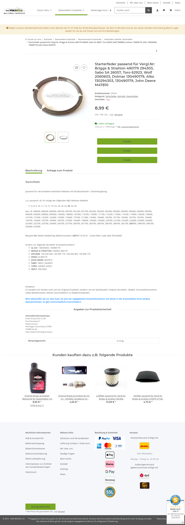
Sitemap (64, 469)
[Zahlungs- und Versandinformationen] (110, 442)
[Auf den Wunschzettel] (84, 67)
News (177, 2)
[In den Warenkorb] (27, 60)
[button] (157, 10)
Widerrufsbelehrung (35, 458)
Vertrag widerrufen (40, 506)
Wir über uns (136, 2)
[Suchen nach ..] (148, 10)
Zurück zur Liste (34, 39)
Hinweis (127, 141)
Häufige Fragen (67, 453)
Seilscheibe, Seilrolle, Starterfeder (122, 96)
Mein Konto (152, 2)
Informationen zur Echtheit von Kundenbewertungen (38, 465)
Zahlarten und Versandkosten (74, 438)
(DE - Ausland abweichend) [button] (128, 127)
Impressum (30, 472)
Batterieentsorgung (34, 443)
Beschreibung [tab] (33, 170)
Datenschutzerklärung (36, 453)
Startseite (120, 2)
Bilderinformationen (35, 448)
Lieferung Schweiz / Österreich (75, 443)
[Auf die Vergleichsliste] (76, 67)
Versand (118, 114)
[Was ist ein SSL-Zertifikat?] (110, 491)
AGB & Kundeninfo (34, 438)
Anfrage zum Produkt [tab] (60, 170)
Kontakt (166, 2)
